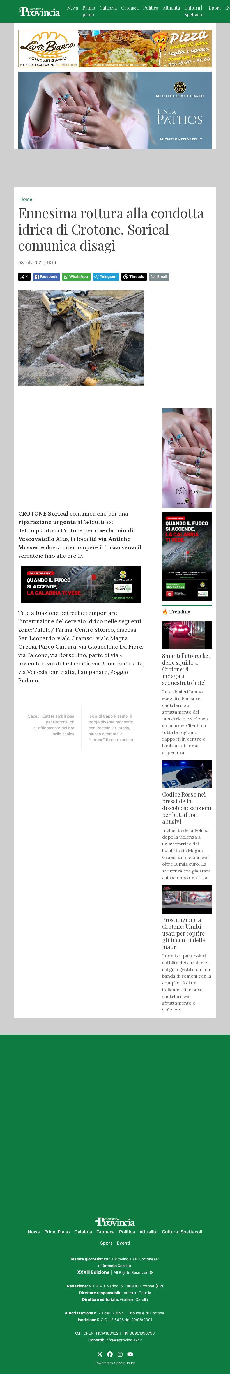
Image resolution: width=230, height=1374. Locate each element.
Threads (136, 277)
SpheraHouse (124, 1363)
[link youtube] (130, 1354)
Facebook (48, 277)
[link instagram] (120, 1354)
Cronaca (130, 8)
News (72, 8)
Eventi (123, 1243)
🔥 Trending (176, 611)
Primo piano (88, 11)
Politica (150, 8)
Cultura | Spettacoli (194, 11)
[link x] (100, 1354)
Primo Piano (57, 1231)
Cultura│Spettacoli (182, 1231)
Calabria (108, 8)
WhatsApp (78, 277)
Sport (215, 8)
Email (162, 277)
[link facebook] (110, 1354)
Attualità (171, 8)
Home (26, 199)
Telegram (108, 277)
